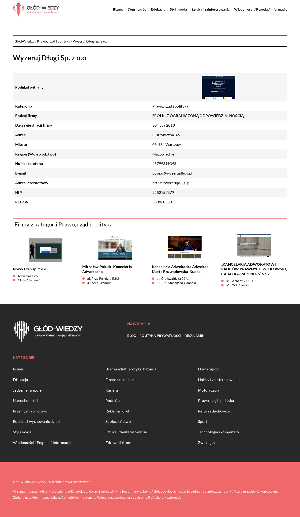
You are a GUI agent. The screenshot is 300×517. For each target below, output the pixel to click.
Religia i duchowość (214, 411)
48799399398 (164, 163)
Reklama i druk (117, 411)
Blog (131, 336)
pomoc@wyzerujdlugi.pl (172, 173)
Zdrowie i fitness (119, 442)
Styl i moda (178, 9)
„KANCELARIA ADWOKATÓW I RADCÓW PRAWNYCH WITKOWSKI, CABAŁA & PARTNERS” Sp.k (254, 269)
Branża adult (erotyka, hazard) (130, 369)
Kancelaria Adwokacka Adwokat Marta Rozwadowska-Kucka (180, 269)
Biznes (118, 9)
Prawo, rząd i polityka (170, 106)
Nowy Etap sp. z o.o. (30, 269)
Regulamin (195, 336)
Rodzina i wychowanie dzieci (36, 421)
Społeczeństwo (118, 421)
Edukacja (158, 9)
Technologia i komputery (218, 432)
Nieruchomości (25, 400)
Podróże (112, 400)
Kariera (111, 390)
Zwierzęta (206, 442)
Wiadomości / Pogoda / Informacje (260, 9)
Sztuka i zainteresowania (210, 9)
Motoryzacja (208, 390)
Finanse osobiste (119, 379)
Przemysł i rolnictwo (30, 411)
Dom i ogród (137, 9)
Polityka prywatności (160, 336)
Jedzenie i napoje (27, 390)
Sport (202, 421)
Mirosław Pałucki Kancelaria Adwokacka (107, 269)
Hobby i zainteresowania (219, 379)
